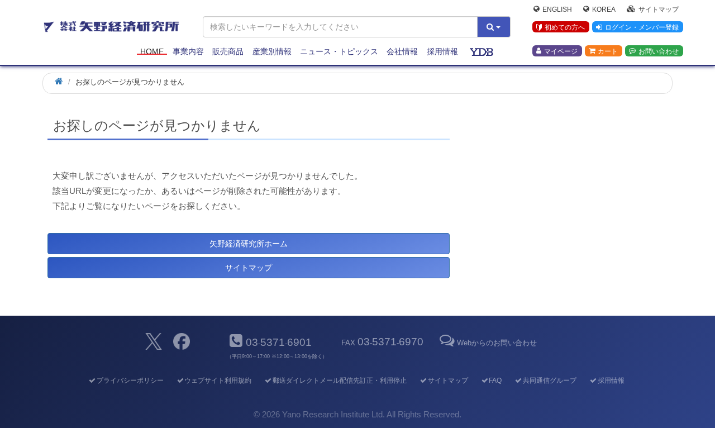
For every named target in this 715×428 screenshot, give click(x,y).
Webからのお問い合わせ (496, 343)
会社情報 (402, 51)
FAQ (495, 380)
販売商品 (228, 51)
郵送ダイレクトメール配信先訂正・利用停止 (340, 380)
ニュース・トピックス (339, 51)
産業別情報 (272, 51)
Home (152, 51)
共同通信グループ (549, 380)
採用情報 (442, 51)
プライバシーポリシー (130, 380)
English (557, 9)
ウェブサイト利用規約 (217, 380)
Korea (604, 9)
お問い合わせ (658, 51)
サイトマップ (658, 9)
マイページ (561, 51)
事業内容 (188, 51)
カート (608, 51)
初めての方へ (565, 27)
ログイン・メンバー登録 (642, 27)
